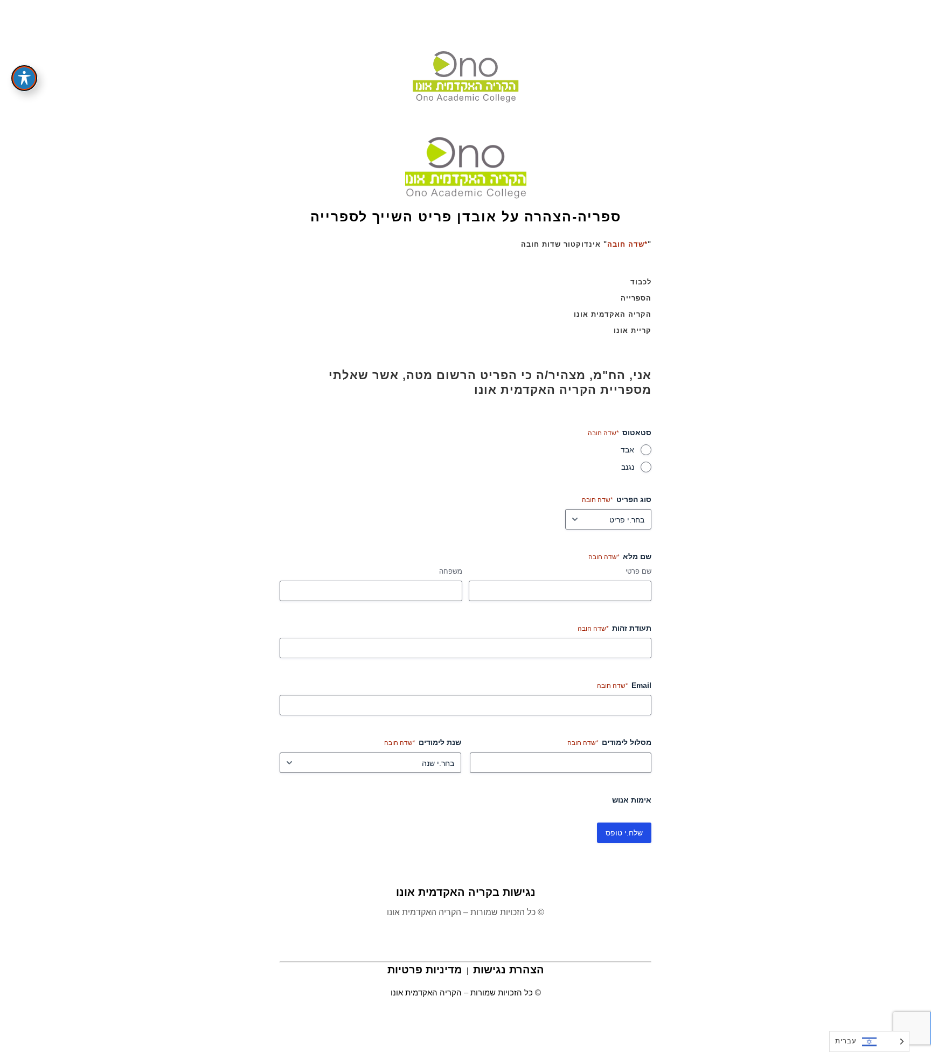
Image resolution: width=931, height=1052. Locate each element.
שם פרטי (638, 571)
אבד (627, 449)
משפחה (450, 571)
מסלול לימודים (609, 742)
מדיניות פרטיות (424, 970)
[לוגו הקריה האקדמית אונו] (465, 166)
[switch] (24, 78)
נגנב (627, 467)
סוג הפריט (616, 499)
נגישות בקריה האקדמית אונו (466, 892)
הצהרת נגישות (508, 970)
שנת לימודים (422, 742)
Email (624, 685)
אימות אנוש (631, 800)
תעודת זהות (614, 628)
